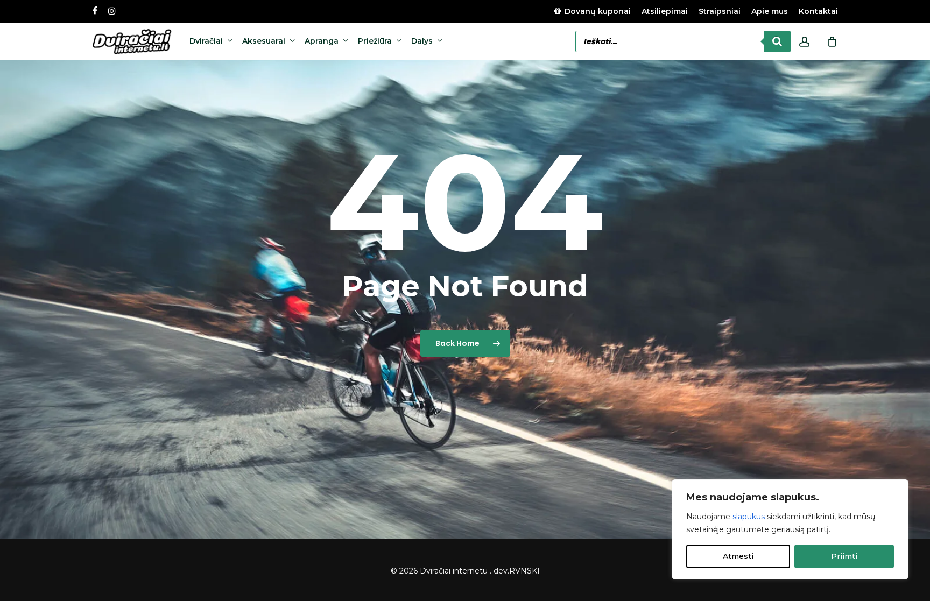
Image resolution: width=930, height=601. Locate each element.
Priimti (844, 556)
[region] (790, 529)
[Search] (777, 41)
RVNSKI (524, 571)
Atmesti (738, 556)
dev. (501, 571)
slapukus (748, 516)
